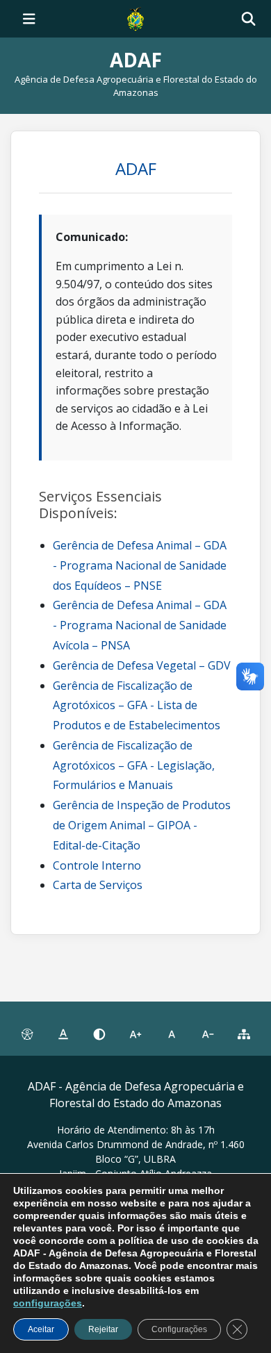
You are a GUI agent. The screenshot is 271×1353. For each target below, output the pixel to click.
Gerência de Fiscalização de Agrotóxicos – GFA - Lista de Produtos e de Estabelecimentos (136, 705)
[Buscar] (248, 19)
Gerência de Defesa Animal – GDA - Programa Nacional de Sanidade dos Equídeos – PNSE (140, 565)
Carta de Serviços (97, 885)
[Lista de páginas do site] (244, 1034)
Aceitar (41, 1329)
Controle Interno (97, 865)
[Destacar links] (63, 1034)
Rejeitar (103, 1329)
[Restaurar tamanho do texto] (171, 1034)
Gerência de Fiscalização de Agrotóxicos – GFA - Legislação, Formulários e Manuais (134, 765)
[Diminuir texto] (207, 1034)
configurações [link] (47, 1303)
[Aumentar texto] (135, 1034)
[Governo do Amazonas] (135, 17)
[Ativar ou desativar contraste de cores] (99, 1034)
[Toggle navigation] (29, 19)
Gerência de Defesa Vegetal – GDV (142, 665)
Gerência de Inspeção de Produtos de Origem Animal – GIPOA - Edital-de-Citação (142, 825)
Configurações (179, 1329)
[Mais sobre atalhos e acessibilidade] (27, 1034)
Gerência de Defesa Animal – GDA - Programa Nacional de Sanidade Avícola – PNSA (140, 625)
